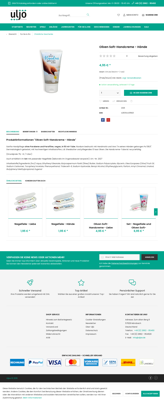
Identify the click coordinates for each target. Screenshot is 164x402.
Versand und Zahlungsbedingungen (56, 328)
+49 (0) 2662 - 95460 (144, 330)
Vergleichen (121, 101)
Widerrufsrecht (53, 334)
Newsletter (91, 323)
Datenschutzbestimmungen (124, 263)
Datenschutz (92, 330)
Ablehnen (116, 393)
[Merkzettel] (118, 15)
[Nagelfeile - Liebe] (25, 203)
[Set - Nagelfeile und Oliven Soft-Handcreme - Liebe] (138, 203)
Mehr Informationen (32, 397)
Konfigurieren (132, 393)
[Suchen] (88, 14)
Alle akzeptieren (150, 393)
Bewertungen (30, 131)
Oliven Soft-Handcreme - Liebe (101, 225)
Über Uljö (90, 326)
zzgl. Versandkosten (131, 78)
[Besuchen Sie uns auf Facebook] (150, 378)
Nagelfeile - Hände (63, 224)
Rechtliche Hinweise (67, 131)
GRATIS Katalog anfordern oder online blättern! (33, 3)
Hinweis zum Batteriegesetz (59, 319)
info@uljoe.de (139, 337)
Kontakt (50, 323)
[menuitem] (31, 3)
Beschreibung (12, 131)
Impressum (91, 334)
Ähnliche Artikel (14, 181)
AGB (48, 337)
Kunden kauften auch (35, 181)
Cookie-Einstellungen (96, 319)
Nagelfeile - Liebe (25, 224)
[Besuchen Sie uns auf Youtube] (156, 378)
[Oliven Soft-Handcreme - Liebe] (101, 203)
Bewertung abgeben (148, 56)
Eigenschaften (48, 131)
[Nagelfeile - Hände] (63, 203)
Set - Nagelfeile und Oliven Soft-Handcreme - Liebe (139, 225)
